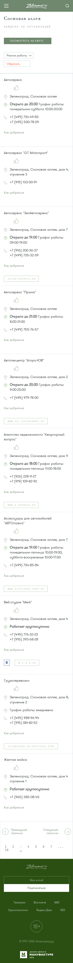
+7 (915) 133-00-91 (23, 182)
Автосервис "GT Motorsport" (26, 152)
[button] (18, 55)
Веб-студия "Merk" (18, 602)
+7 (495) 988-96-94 (24, 717)
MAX (57, 902)
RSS (62, 910)
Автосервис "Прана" (20, 292)
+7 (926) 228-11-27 (23, 476)
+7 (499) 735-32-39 (24, 255)
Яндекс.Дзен (44, 910)
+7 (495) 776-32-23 (24, 634)
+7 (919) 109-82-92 (23, 481)
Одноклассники (18, 910)
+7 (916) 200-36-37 (24, 250)
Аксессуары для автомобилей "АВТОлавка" (28, 520)
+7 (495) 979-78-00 (24, 397)
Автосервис (13, 79)
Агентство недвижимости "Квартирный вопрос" (34, 437)
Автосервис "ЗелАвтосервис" (26, 213)
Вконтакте (40, 902)
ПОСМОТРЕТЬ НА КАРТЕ (27, 40)
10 (7, 850)
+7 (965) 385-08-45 (25, 797)
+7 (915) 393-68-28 (24, 639)
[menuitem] (19, 902)
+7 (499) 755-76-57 (24, 329)
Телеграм (19, 902)
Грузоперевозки (16, 680)
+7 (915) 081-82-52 (23, 722)
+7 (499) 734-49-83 (24, 116)
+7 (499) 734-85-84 (24, 565)
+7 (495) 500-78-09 (24, 122)
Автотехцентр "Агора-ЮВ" (24, 360)
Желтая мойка (15, 759)
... (61, 846)
